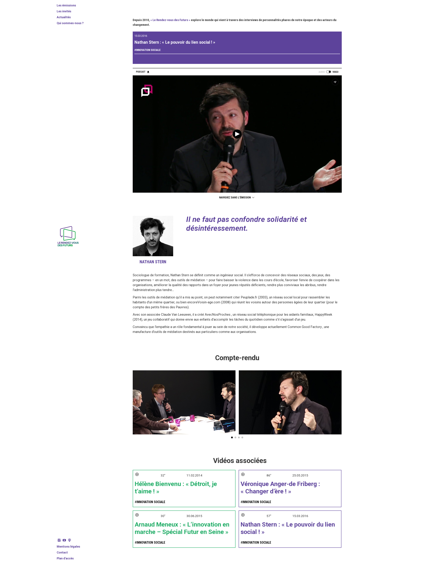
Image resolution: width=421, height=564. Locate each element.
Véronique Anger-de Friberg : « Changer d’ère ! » (280, 487)
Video (335, 72)
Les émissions (66, 5)
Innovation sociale (148, 50)
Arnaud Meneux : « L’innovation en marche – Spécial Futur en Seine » (182, 528)
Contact (62, 552)
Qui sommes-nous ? (70, 23)
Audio (322, 72)
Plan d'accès (65, 558)
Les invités (64, 11)
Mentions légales (68, 546)
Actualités (64, 17)
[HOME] (68, 246)
